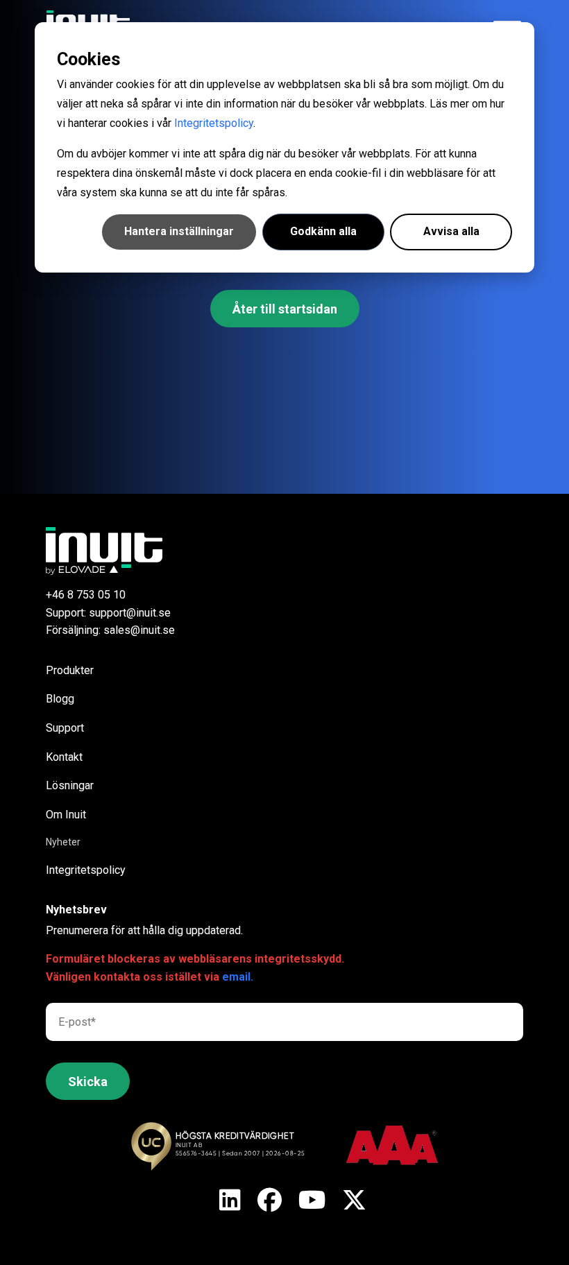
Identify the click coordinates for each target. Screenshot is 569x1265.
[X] (230, 1201)
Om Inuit (66, 814)
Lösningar (70, 785)
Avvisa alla (451, 231)
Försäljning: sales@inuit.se (110, 630)
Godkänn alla (323, 231)
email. (237, 976)
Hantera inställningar (179, 231)
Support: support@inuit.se (108, 612)
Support (65, 727)
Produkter (70, 670)
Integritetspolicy (213, 123)
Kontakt (64, 757)
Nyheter (63, 841)
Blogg (60, 698)
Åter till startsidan (284, 309)
